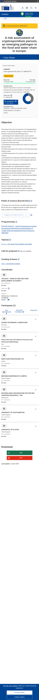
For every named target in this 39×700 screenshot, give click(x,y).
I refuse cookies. (19, 697)
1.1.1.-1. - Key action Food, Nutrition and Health (16, 244)
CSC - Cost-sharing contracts (10, 264)
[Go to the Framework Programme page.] (19, 32)
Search (31, 8)
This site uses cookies (10, 686)
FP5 (5, 19)
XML (21, 453)
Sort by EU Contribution (19, 311)
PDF (21, 458)
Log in (23, 8)
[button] (27, 8)
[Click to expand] (36, 319)
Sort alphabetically (6, 311)
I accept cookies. (19, 692)
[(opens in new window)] (7, 7)
